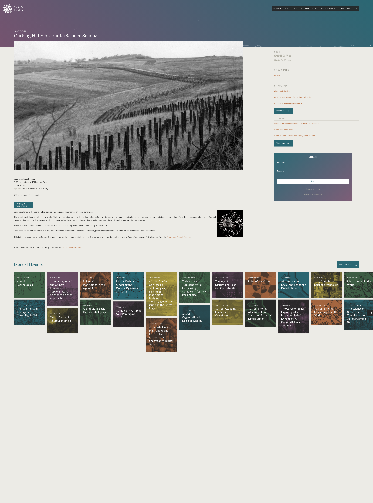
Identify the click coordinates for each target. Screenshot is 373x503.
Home (16, 31)
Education (304, 8)
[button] (277, 8)
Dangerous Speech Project (178, 237)
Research (277, 8)
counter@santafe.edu (71, 247)
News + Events (291, 8)
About (350, 8)
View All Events (345, 265)
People (315, 8)
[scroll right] (370, 313)
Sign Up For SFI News (282, 60)
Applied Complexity (329, 8)
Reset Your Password (313, 194)
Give (342, 8)
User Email (281, 162)
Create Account (313, 189)
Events (23, 31)
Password (280, 171)
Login (313, 181)
